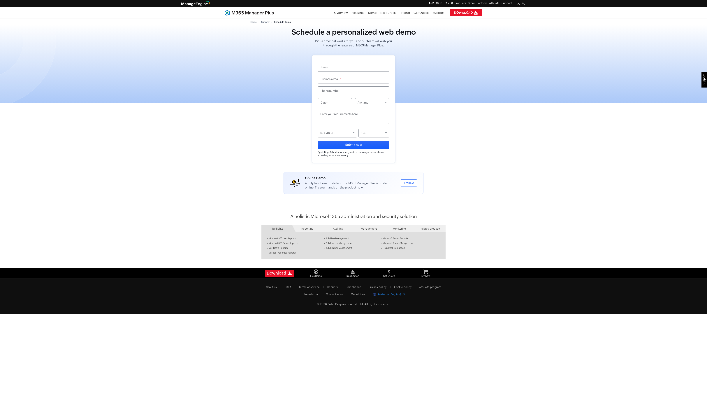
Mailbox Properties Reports (282, 253)
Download (463, 12)
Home (253, 22)
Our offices (358, 294)
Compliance (353, 287)
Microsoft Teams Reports (395, 238)
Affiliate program (430, 287)
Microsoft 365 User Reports (282, 238)
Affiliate (494, 3)
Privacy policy (378, 287)
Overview (341, 13)
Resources (388, 13)
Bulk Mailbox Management (339, 248)
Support (438, 13)
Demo (372, 13)
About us (271, 287)
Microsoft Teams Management (398, 243)
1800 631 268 (441, 3)
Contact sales (335, 294)
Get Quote (421, 13)
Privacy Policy (341, 155)
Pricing (405, 13)
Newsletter (311, 294)
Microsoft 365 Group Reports (283, 243)
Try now (409, 182)
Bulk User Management (337, 238)
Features (357, 13)
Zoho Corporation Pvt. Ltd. (346, 304)
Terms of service (309, 287)
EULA (287, 287)
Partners (482, 3)
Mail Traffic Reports (278, 248)
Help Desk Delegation (394, 248)
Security (332, 287)
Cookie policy (403, 287)
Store (471, 3)
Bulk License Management (339, 243)
